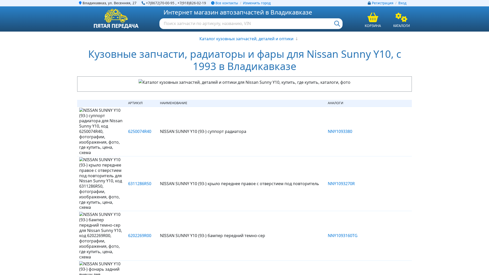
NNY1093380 (340, 131)
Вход (402, 3)
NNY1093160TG (343, 235)
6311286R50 (139, 183)
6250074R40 (139, 131)
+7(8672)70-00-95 (160, 3)
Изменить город (257, 3)
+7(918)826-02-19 (192, 3)
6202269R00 (139, 235)
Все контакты (226, 3)
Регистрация (382, 3)
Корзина (373, 25)
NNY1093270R (341, 183)
